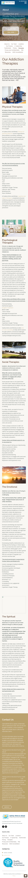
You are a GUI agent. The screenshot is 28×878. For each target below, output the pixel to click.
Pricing (15, 48)
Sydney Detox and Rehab (13, 752)
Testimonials (7, 48)
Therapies (21, 48)
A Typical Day (18, 46)
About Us (7, 44)
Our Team (14, 44)
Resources (8, 52)
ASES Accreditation (17, 52)
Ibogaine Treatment (7, 308)
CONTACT (7, 807)
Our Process (9, 46)
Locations (21, 44)
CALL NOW (10, 32)
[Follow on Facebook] (3, 827)
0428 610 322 (23, 1)
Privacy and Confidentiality (12, 50)
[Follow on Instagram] (6, 827)
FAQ (22, 50)
